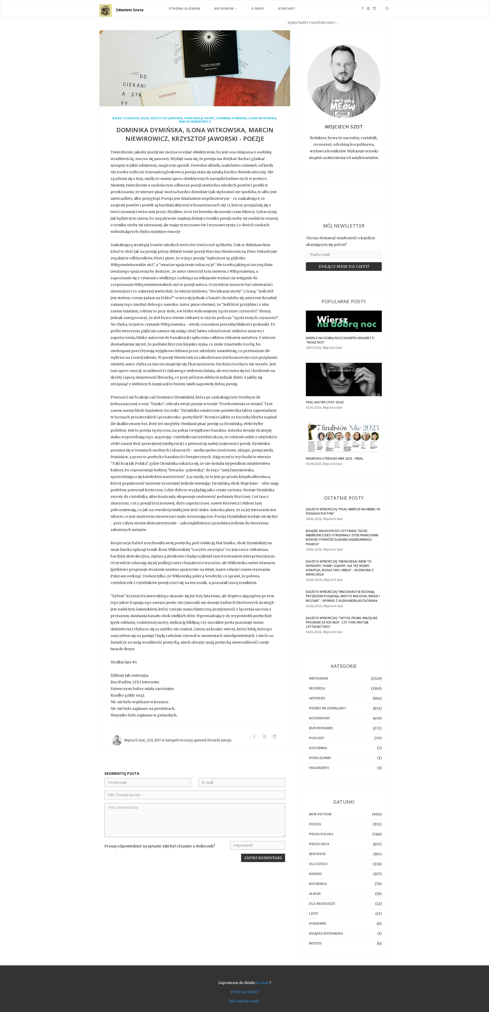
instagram (318, 678)
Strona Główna (184, 8)
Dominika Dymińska (231, 118)
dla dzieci (318, 864)
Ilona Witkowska (263, 118)
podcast (316, 738)
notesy (315, 943)
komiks (315, 874)
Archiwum (224, 8)
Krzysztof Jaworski (167, 118)
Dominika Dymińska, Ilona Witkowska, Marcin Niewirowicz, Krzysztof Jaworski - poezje (194, 134)
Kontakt (286, 8)
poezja (226, 740)
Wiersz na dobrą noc (327, 708)
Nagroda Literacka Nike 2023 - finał (334, 458)
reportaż (317, 854)
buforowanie (321, 728)
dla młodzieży (322, 904)
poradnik (317, 923)
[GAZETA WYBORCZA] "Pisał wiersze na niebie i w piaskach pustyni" (343, 511)
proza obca (319, 844)
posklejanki (320, 758)
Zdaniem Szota (129, 9)
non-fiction (320, 814)
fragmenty (319, 768)
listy (313, 913)
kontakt (263, 982)
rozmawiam (319, 718)
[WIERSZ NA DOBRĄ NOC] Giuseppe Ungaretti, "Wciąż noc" (340, 340)
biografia (318, 884)
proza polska (321, 834)
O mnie (257, 8)
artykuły (317, 698)
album (315, 894)
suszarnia (318, 748)
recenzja (186, 740)
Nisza (145, 118)
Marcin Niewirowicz (195, 121)
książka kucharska (326, 933)
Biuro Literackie (126, 118)
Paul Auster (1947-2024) (325, 402)
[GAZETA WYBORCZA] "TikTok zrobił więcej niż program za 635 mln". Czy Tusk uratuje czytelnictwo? (341, 622)
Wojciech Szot (134, 740)
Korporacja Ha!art (199, 118)
